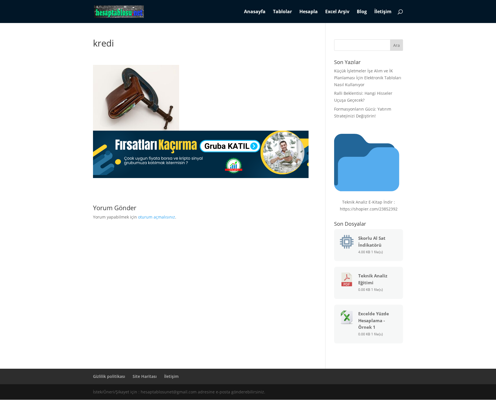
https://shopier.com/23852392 (369, 209)
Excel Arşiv (337, 12)
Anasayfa (255, 12)
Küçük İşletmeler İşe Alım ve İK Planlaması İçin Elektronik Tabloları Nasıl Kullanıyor (367, 77)
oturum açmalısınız (156, 217)
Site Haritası (145, 376)
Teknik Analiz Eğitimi (372, 279)
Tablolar (282, 12)
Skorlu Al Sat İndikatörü (371, 241)
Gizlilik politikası (109, 376)
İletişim (383, 12)
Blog (362, 12)
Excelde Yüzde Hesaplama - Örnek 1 (373, 320)
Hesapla (308, 12)
